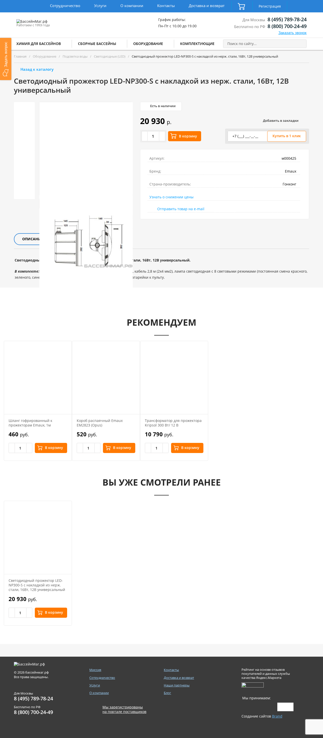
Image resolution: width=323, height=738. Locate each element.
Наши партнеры (177, 685)
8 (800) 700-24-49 (287, 26)
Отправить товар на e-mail (180, 208)
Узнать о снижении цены (171, 197)
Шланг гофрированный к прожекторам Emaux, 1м (30, 422)
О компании (131, 5)
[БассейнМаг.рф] (47, 24)
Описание (32, 238)
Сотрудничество (65, 5)
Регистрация (270, 6)
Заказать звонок (292, 33)
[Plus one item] (162, 136)
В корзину (188, 136)
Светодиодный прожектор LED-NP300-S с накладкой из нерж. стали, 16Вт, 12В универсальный (37, 585)
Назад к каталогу (36, 69)
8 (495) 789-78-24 (287, 19)
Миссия (95, 670)
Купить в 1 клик (287, 135)
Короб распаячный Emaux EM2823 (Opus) (100, 422)
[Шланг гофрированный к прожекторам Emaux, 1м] (38, 377)
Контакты (166, 5)
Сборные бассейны (97, 43)
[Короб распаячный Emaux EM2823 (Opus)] (106, 377)
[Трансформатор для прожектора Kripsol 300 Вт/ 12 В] (174, 377)
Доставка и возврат (207, 5)
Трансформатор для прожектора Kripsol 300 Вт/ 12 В (173, 422)
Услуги (100, 5)
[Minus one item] (145, 136)
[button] (5, 59)
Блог (167, 693)
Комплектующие (197, 43)
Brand (277, 716)
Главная (20, 56)
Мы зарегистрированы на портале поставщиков (124, 709)
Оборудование (148, 43)
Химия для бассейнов (38, 43)
